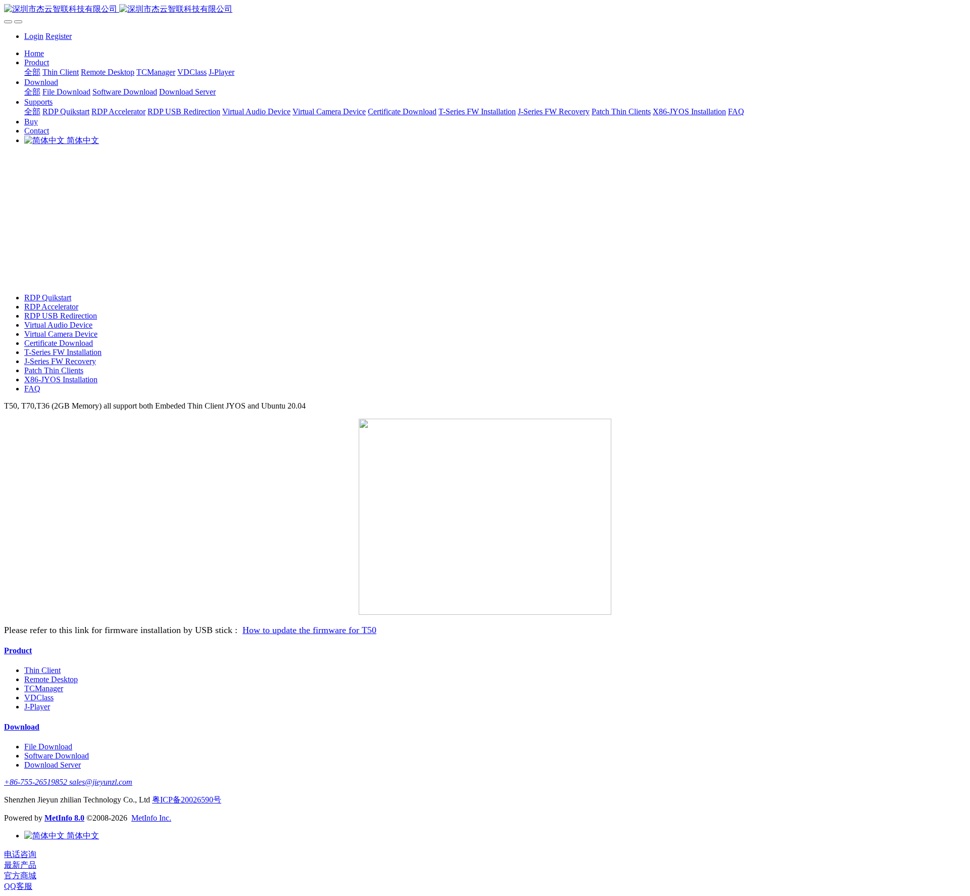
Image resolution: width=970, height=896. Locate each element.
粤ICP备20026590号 (186, 799)
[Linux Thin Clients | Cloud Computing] (485, 9)
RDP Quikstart (47, 297)
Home (34, 53)
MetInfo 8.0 (64, 818)
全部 (32, 72)
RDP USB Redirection (60, 315)
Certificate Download (58, 343)
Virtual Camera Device (61, 334)
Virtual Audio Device (58, 325)
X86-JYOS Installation (61, 379)
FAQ (32, 388)
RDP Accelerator (51, 306)
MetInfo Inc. (151, 818)
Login (33, 36)
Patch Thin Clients (53, 370)
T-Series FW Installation (63, 352)
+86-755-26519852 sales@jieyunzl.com (68, 782)
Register (58, 36)
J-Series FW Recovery (60, 361)
